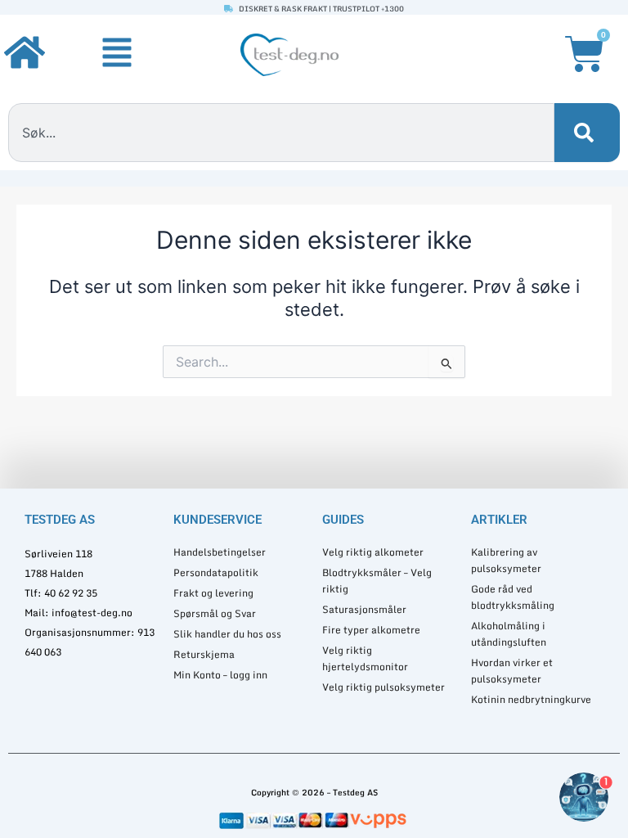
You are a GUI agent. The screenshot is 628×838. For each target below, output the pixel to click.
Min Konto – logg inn (220, 675)
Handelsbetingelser (219, 552)
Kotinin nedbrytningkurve (531, 699)
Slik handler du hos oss (227, 634)
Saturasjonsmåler (364, 609)
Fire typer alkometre (371, 630)
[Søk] (587, 132)
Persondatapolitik (215, 572)
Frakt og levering (213, 593)
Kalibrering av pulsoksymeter (506, 560)
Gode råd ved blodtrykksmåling (512, 597)
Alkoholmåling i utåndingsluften (508, 634)
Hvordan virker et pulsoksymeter (512, 671)
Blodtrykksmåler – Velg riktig (377, 581)
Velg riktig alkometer (373, 552)
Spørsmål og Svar (214, 613)
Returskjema (204, 654)
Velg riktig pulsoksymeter (383, 687)
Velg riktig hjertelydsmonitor (365, 658)
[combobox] (281, 132)
